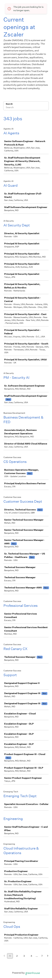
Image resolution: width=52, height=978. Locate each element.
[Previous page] (4, 956)
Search (9, 104)
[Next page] (47, 956)
